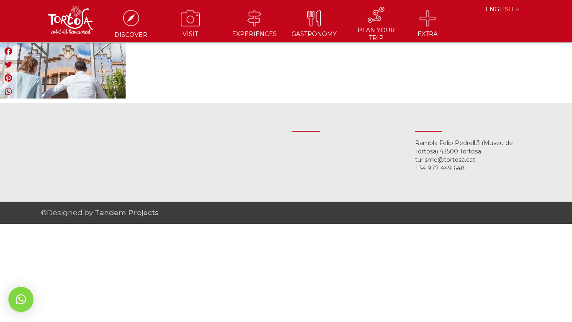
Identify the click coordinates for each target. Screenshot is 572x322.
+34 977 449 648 (440, 168)
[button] (20, 299)
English (500, 9)
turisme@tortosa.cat (445, 160)
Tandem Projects (127, 212)
